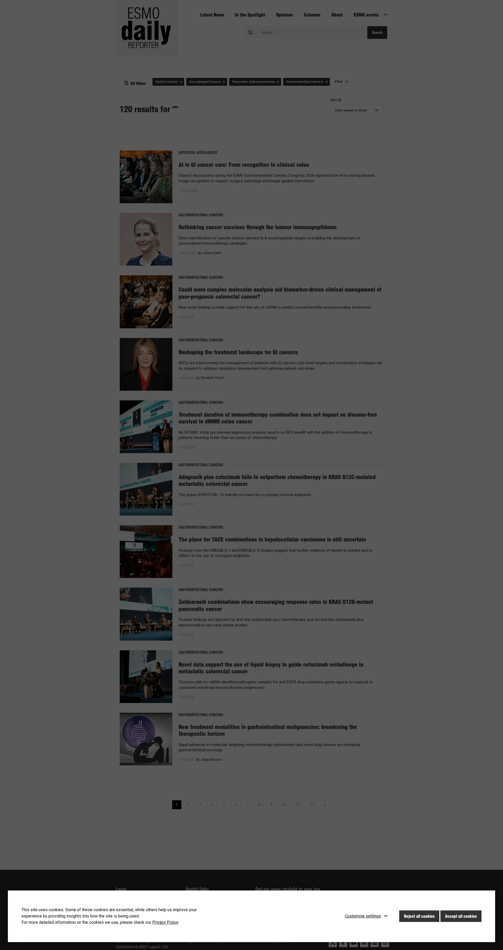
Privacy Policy (165, 922)
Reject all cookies (419, 916)
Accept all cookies (461, 916)
